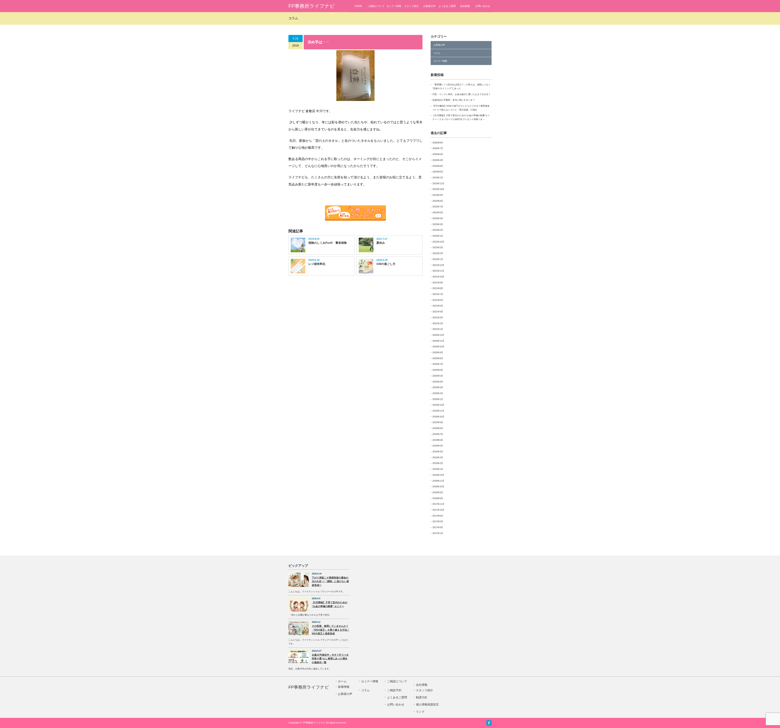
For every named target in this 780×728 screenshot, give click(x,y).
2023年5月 (437, 212)
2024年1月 (437, 177)
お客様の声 (429, 6)
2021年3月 (437, 317)
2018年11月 (438, 481)
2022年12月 (438, 241)
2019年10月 (438, 416)
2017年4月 (437, 527)
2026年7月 (437, 148)
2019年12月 (438, 405)
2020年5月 (437, 376)
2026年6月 (437, 154)
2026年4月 (437, 160)
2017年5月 (437, 521)
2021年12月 (438, 265)
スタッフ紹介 (411, 6)
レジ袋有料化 (316, 263)
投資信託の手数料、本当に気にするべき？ (453, 100)
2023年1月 (437, 236)
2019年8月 (437, 428)
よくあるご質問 (447, 6)
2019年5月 (437, 445)
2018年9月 (437, 492)
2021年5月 (437, 305)
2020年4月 (437, 381)
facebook (489, 723)
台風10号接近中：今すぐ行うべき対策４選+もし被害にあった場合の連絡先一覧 (330, 658)
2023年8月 (437, 201)
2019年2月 (437, 463)
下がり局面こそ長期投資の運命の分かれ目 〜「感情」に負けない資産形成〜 (330, 581)
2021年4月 (437, 311)
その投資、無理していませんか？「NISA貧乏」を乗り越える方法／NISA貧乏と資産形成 (330, 630)
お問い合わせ (482, 6)
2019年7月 (437, 434)
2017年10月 (438, 510)
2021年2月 (437, 323)
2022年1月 (437, 259)
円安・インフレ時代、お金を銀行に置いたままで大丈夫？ (461, 94)
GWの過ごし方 (385, 263)
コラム (437, 53)
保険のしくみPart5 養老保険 (327, 242)
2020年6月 (437, 370)
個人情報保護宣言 (427, 704)
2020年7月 (437, 364)
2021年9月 (437, 282)
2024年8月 (437, 166)
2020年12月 (438, 335)
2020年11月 (438, 341)
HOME (358, 6)
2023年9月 (437, 195)
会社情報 (465, 6)
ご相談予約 (394, 690)
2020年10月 (438, 346)
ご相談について (376, 6)
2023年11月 (438, 183)
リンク (420, 711)
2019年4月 (437, 451)
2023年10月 (438, 189)
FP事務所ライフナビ (311, 6)
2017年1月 (437, 533)
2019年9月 (437, 422)
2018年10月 (438, 486)
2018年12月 (438, 475)
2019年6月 (437, 440)
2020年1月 (437, 399)
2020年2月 (437, 393)
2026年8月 (437, 142)
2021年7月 (437, 294)
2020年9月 (437, 352)
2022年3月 (437, 247)
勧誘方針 (421, 697)
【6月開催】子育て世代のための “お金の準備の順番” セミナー (329, 604)
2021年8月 (437, 288)
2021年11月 (438, 271)
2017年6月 (437, 516)
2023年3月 (437, 224)
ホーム (342, 681)
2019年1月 (437, 469)
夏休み (380, 242)
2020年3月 (437, 387)
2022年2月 (437, 253)
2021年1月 (437, 329)
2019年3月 (437, 457)
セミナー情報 (394, 6)
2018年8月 (437, 498)
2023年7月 (437, 206)
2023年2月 (437, 230)
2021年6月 (437, 300)
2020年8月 (437, 358)
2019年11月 (438, 411)
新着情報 (343, 686)
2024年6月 (437, 171)
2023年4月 (437, 218)
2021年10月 (438, 276)
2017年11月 (438, 504)
